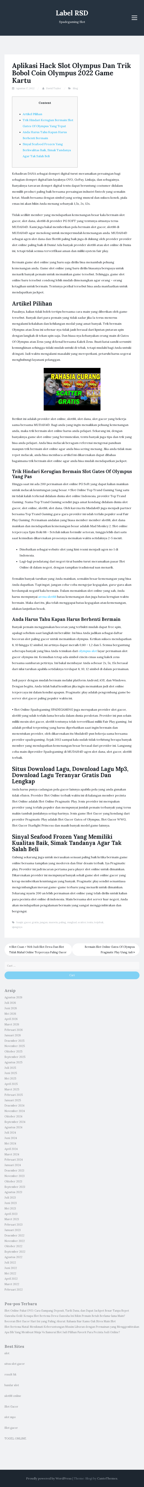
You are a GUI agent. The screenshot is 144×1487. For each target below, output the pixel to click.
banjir (19, 922)
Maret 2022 (11, 1284)
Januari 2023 (12, 1230)
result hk (10, 1374)
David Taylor (53, 88)
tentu (90, 922)
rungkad (72, 922)
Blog (75, 88)
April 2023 (10, 1214)
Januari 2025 (12, 1100)
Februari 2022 (13, 1289)
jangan (44, 922)
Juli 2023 (10, 1197)
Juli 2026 (10, 1003)
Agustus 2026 (13, 997)
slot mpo (10, 1417)
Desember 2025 (14, 1040)
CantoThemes (107, 1478)
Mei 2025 (10, 1078)
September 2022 (14, 1251)
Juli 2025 (10, 1068)
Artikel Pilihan (32, 114)
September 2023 (14, 1187)
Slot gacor (11, 1428)
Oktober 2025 (13, 1051)
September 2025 (15, 1057)
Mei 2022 (10, 1273)
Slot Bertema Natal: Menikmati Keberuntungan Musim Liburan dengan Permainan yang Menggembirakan (71, 1326)
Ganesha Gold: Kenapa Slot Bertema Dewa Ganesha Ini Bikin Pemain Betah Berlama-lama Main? (64, 1316)
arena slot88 (47, 597)
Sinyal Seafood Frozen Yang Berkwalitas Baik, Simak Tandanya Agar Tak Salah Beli (47, 150)
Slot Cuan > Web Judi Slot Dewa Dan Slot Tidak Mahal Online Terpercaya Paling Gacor (38, 949)
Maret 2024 (11, 1154)
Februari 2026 (13, 1030)
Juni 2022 (10, 1268)
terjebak (99, 922)
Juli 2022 (10, 1262)
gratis (35, 922)
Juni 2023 (10, 1203)
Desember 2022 (14, 1235)
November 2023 (14, 1176)
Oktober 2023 (13, 1181)
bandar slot (11, 1385)
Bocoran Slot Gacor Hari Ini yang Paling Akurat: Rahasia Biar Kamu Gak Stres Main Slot (60, 1321)
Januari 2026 (12, 1035)
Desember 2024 (14, 1105)
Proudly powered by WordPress (49, 1478)
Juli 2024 (10, 1132)
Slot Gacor (11, 1406)
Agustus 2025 (13, 1062)
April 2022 (11, 1278)
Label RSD (72, 13)
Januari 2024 (12, 1165)
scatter (82, 922)
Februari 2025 (13, 1095)
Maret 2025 (11, 1089)
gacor (27, 922)
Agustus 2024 (13, 1127)
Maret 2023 (11, 1219)
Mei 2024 (10, 1143)
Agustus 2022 (13, 1257)
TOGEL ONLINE (15, 1438)
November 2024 (14, 1111)
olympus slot (88, 651)
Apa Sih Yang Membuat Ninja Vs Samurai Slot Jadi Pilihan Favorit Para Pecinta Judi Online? (62, 1332)
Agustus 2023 (13, 1192)
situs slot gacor (14, 1363)
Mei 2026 (10, 1013)
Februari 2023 (13, 1224)
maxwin (53, 922)
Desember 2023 (14, 1170)
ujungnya (17, 927)
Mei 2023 (10, 1208)
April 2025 (11, 1084)
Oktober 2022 (13, 1246)
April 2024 (11, 1149)
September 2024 (14, 1122)
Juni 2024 (10, 1138)
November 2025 (14, 1046)
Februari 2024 (13, 1159)
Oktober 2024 (13, 1116)
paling (62, 922)
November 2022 (14, 1241)
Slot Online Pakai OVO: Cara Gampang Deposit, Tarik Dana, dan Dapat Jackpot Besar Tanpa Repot (66, 1310)
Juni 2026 (10, 1008)
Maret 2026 (11, 1024)
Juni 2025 (10, 1073)
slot (6, 1353)
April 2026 (11, 1019)
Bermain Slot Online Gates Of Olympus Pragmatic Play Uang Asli (110, 949)
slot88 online (12, 1396)
